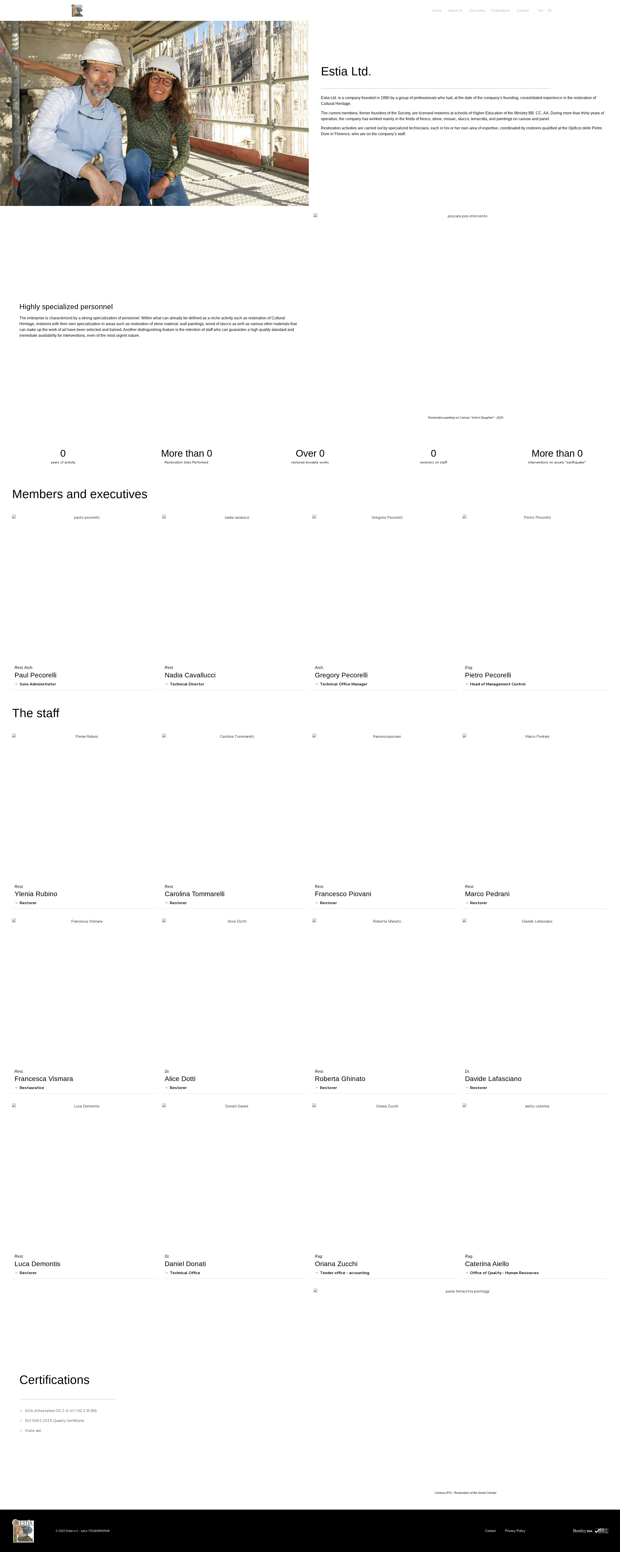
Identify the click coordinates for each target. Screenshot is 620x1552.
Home (437, 10)
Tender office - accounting (344, 1273)
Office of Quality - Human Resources (504, 1273)
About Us (455, 10)
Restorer (28, 903)
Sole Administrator (38, 684)
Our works (477, 10)
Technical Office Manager (343, 684)
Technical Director (187, 684)
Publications (501, 10)
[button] (84, 684)
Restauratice (32, 1087)
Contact (523, 10)
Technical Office (185, 1273)
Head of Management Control (498, 684)
